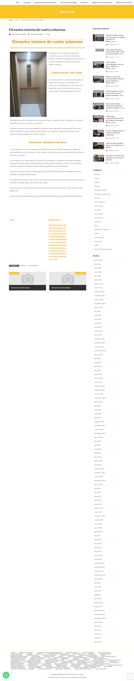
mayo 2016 (97, 543)
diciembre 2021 (99, 469)
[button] (6, 675)
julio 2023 (97, 406)
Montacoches (49, 666)
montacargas (98, 214)
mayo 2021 (97, 496)
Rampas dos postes (46, 665)
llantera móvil (98, 206)
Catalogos (29, 654)
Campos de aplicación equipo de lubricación (49, 652)
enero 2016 (98, 559)
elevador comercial (100, 190)
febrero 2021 (98, 508)
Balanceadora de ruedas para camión (79, 660)
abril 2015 (97, 594)
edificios (97, 182)
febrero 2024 (98, 378)
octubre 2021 (98, 476)
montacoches (98, 217)
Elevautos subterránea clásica (61, 657)
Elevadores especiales (32, 655)
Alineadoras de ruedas (34, 660)
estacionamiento (33, 265)
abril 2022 (97, 453)
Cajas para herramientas (114, 660)
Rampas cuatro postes (17, 665)
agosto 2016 (98, 532)
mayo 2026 (97, 272)
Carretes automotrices (104, 652)
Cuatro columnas (81, 661)
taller (96, 245)
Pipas (96, 225)
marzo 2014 (98, 642)
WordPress (58, 677)
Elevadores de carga (16, 655)
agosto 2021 (98, 484)
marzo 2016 (98, 551)
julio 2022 (97, 441)
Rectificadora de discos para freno (94, 665)
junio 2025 (97, 315)
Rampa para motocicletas (18, 664)
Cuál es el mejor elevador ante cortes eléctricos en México (114, 145)
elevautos (23, 265)
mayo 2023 (97, 413)
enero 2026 (98, 288)
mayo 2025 (97, 319)
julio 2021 (97, 488)
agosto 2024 (98, 354)
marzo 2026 (98, 280)
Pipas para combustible (35, 667)
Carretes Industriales (17, 654)
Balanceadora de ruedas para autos (55, 660)
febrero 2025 (98, 331)
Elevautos (61, 656)
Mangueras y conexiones (37, 659)
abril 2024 (97, 370)
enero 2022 (98, 465)
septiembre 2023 (100, 398)
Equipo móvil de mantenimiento (88, 655)
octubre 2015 (98, 571)
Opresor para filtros (113, 662)
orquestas (97, 221)
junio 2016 (97, 539)
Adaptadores (64, 659)
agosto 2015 (98, 579)
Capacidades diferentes (72, 652)
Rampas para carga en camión (92, 666)
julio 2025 (97, 311)
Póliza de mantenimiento (35, 662)
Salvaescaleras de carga (45, 669)
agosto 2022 (98, 437)
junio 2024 (97, 362)
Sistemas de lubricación (84, 662)
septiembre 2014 (100, 618)
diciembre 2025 (99, 292)
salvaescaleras (99, 237)
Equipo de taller (15, 661)
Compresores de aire (78, 654)
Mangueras (86, 659)
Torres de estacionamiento (103, 249)
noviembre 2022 (99, 425)
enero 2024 (98, 382)
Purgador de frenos (51, 662)
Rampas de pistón (32, 665)
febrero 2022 (98, 461)
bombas (96, 178)
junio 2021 (97, 492)
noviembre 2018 (99, 516)
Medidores (114, 661)
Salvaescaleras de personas (63, 669)
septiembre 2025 (100, 303)
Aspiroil (13, 652)
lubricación (97, 210)
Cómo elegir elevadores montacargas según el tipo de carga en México (115, 52)
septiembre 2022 (100, 433)
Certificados (39, 654)
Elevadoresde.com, (56, 225)
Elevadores (92, 654)
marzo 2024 (98, 374)
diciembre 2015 (99, 563)
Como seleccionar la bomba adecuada (57, 654)
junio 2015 (97, 587)
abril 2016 (97, 547)
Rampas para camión (61, 665)
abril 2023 (97, 417)
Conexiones (76, 659)
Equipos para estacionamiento (19, 656)
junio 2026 (97, 268)
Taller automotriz (99, 662)
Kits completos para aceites (18, 659)
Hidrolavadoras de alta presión (32, 661)
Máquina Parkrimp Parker (101, 659)
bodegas (97, 174)
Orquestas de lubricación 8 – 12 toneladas (22, 669)
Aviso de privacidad (101, 669)
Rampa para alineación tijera (79, 664)
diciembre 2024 (99, 339)
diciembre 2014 (99, 610)
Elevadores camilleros (105, 654)
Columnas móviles (67, 661)
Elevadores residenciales (102, 194)
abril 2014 (97, 638)
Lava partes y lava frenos (51, 661)
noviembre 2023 (99, 390)
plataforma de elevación (102, 229)
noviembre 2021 (99, 473)
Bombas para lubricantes (26, 652)
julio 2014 (97, 626)
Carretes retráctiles (88, 652)
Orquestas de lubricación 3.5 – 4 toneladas (58, 667)
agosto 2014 (98, 622)
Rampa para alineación (61, 664)
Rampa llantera (47, 664)
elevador (97, 186)
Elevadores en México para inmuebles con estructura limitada (115, 158)
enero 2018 (98, 528)
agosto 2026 (98, 260)
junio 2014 (97, 630)
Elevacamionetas (49, 656)
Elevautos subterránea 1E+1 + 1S (40, 657)
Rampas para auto (34, 664)
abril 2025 (97, 323)
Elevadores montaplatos (49, 655)
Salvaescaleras (108, 666)
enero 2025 (98, 335)
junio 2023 (97, 409)
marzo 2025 (98, 327)
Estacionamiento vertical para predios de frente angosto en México (115, 93)
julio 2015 (97, 583)
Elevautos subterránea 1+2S (18, 657)
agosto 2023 (98, 402)
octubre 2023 (98, 394)
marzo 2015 (98, 598)
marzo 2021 (98, 504)
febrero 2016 (98, 555)
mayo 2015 (97, 591)
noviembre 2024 (99, 343)
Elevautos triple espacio (80, 657)
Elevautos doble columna (109, 656)
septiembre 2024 (100, 350)
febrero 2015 (98, 602)
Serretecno (98, 241)
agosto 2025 (98, 307)
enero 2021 (98, 512)
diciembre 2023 (99, 386)
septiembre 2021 (100, 480)
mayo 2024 (97, 366)
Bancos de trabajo (98, 660)
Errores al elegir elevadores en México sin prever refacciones (115, 133)
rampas (96, 233)
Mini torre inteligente (35, 666)
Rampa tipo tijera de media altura (100, 664)
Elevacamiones (36, 656)
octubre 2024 (98, 347)
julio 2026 (97, 264)
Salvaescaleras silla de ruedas (83, 669)
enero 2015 (98, 606)
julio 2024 (97, 358)
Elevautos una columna (97, 657)
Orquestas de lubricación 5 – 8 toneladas (85, 667)
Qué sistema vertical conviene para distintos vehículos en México (115, 106)
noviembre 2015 (99, 567)
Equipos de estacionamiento (98, 661)
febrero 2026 (98, 284)
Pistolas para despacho (17, 662)
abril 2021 (97, 500)
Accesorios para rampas (17, 660)
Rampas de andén (62, 666)
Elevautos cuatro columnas (75, 656)
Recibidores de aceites (67, 662)
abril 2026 (97, 276)
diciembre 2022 (99, 421)
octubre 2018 (98, 520)
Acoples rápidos (52, 659)
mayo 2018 (97, 524)
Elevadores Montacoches (115, 665)
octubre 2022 (98, 429)
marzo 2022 (98, 457)
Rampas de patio (75, 666)
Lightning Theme (67, 677)
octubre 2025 (98, 299)
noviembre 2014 (99, 614)
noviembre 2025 (99, 295)
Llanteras (103, 655)
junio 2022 (97, 445)
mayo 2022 (97, 449)
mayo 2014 (97, 634)
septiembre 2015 (100, 575)
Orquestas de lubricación (18, 666)
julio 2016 (97, 535)
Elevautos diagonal (92, 656)
